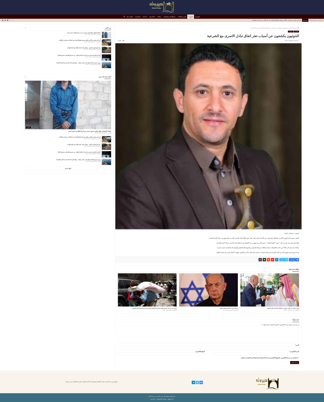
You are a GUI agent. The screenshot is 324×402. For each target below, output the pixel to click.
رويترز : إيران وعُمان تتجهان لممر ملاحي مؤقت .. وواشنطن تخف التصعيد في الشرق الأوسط (78, 62)
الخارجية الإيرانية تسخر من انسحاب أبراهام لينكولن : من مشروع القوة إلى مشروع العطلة (79, 55)
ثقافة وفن (152, 16)
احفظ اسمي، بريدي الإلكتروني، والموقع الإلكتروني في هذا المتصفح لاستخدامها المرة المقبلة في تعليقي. (269, 358)
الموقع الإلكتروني (200, 351)
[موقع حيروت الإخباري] (162, 7)
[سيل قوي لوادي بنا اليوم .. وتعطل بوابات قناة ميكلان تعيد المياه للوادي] (106, 50)
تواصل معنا (130, 16)
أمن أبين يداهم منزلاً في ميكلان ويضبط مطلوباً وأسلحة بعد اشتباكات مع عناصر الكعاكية (80, 40)
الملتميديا (137, 16)
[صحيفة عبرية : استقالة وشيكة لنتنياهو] (208, 289)
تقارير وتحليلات (182, 16)
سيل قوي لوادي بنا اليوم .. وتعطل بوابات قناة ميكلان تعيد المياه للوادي (281, 20)
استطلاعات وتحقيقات (169, 16)
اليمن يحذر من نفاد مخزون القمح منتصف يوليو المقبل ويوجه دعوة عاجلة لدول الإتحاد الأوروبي (154, 308)
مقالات (159, 16)
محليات (290, 31)
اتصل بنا (153, 399)
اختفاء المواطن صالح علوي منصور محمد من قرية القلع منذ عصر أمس (84, 32)
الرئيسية (197, 16)
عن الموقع (170, 399)
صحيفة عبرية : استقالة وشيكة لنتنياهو (229, 308)
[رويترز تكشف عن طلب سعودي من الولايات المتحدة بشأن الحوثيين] (269, 289)
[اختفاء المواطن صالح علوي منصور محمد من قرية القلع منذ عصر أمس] (106, 35)
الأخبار (191, 16)
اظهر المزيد (68, 168)
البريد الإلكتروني (294, 351)
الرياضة (145, 16)
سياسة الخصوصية (161, 399)
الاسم (297, 345)
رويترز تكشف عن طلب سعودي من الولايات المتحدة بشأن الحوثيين (283, 308)
